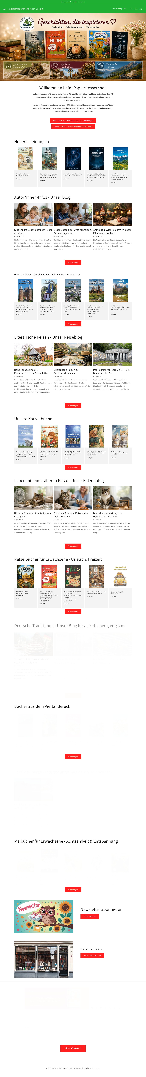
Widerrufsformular (73, 1048)
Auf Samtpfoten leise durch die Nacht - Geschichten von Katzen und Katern (72, 453)
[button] (4, 8)
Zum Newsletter (90, 916)
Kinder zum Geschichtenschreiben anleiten (33, 231)
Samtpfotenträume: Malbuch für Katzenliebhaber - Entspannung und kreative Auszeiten (49, 454)
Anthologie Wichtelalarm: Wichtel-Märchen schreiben (112, 231)
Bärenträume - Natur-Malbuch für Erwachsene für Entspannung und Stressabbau (120, 876)
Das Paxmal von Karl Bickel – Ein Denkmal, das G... (111, 371)
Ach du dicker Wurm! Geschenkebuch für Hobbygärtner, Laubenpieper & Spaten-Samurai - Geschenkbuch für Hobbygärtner (49, 596)
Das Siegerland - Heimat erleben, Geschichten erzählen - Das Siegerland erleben (72, 308)
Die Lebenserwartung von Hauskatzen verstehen (107, 515)
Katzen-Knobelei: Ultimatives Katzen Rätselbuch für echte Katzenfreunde (96, 453)
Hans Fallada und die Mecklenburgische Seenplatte (30, 371)
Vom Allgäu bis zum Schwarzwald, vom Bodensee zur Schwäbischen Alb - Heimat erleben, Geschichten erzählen (25, 742)
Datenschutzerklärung (56, 1032)
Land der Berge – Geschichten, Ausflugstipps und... (31, 804)
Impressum (104, 1032)
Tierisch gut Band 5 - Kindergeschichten (22, 175)
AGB (76, 1032)
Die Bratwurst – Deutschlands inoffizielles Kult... (109, 658)
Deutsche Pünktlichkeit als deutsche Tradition (69, 658)
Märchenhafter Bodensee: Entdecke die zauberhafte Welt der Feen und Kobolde (95, 740)
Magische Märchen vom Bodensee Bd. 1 (118, 739)
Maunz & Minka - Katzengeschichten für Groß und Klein (119, 453)
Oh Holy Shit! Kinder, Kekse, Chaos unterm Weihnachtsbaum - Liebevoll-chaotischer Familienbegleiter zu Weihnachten (73, 596)
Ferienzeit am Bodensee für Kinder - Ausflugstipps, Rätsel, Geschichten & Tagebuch (72, 741)
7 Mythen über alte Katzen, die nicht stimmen (71, 515)
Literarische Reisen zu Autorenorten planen (66, 371)
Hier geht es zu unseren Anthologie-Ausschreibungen (73, 120)
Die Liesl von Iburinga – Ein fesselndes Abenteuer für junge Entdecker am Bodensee (48, 741)
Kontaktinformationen (92, 1032)
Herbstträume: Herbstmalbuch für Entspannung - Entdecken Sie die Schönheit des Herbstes (25, 876)
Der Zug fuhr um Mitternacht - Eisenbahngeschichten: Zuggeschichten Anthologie (49, 176)
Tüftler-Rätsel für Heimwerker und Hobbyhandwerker (96, 592)
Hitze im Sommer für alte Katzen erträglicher (32, 515)
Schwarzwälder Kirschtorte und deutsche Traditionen (31, 658)
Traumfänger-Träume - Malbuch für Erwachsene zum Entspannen (96, 875)
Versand (81, 1032)
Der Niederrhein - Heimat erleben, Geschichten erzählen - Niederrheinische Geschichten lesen (24, 308)
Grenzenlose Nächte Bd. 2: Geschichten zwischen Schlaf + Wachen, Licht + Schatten (96, 176)
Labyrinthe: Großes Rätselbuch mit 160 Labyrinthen (22, 593)
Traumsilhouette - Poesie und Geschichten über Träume (73, 175)
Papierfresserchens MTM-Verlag (27, 1032)
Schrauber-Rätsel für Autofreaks (117, 592)
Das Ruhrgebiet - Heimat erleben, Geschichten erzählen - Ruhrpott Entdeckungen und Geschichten (95, 309)
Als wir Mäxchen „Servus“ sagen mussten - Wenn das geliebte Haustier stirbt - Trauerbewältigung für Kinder (25, 454)
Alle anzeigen (73, 263)
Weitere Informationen (92, 955)
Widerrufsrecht (68, 1032)
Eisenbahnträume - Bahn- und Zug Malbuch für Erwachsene (72, 875)
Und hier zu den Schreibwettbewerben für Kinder (73, 127)
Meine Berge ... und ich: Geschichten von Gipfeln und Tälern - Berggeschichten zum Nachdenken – (120, 176)
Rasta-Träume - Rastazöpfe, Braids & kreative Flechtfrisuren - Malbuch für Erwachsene (49, 876)
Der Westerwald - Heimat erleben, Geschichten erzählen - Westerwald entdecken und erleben (48, 308)
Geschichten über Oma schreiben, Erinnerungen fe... (73, 231)
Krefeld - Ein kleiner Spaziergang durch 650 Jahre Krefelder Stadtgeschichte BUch (120, 308)
